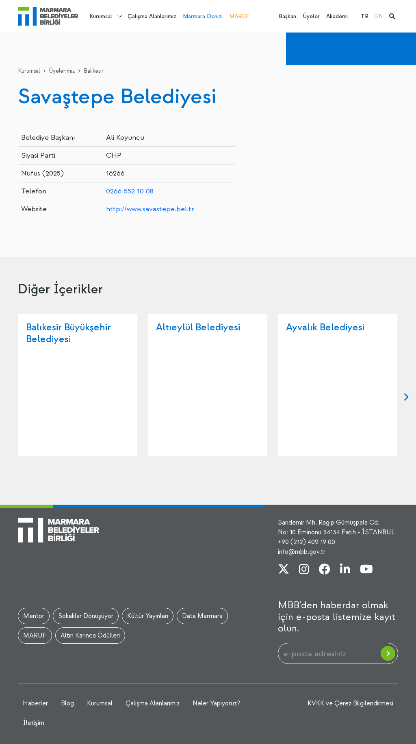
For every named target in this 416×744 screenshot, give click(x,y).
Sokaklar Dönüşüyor (85, 616)
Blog (67, 703)
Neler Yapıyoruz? (216, 703)
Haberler (35, 703)
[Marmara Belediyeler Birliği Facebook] (324, 570)
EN (379, 16)
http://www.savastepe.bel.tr (150, 209)
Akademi (337, 16)
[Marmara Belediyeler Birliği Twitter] (283, 570)
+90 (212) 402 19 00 (306, 542)
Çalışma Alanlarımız (152, 16)
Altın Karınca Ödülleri (90, 635)
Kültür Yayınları (147, 616)
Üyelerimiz (62, 70)
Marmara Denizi (203, 16)
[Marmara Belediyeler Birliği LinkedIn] (345, 570)
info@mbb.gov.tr (301, 552)
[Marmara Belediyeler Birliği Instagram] (304, 570)
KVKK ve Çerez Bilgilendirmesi (350, 703)
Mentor (33, 616)
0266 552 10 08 (130, 191)
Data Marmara (202, 616)
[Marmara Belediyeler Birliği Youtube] (366, 570)
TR (364, 16)
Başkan (287, 16)
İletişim (33, 723)
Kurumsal (100, 16)
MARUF (239, 16)
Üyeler (311, 16)
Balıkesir (94, 70)
